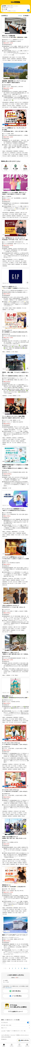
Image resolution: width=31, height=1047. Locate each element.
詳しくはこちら (9, 987)
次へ (25, 968)
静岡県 (8, 1030)
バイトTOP (3, 1030)
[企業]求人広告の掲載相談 (6, 1036)
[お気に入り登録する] (27, 31)
